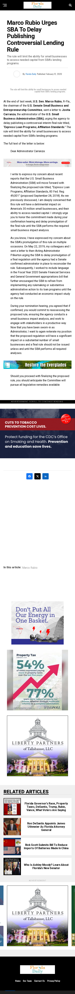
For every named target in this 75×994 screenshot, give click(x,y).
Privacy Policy (53, 980)
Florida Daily (31, 73)
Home (17, 980)
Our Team (27, 980)
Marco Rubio (30, 567)
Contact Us (39, 980)
